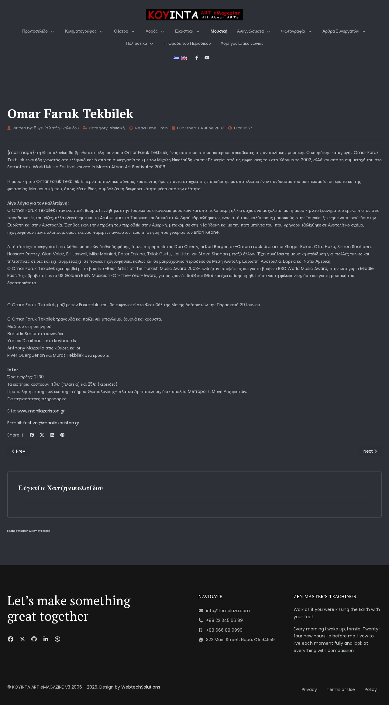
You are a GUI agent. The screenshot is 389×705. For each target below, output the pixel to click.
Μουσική (117, 128)
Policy (371, 689)
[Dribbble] (57, 639)
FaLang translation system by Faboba (28, 531)
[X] (42, 435)
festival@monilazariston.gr (51, 423)
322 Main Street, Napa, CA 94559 (240, 640)
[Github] (34, 639)
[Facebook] (32, 435)
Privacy (309, 689)
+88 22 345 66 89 (224, 620)
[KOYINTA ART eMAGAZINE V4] (194, 14)
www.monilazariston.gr (41, 411)
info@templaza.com (228, 611)
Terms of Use (341, 689)
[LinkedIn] (52, 435)
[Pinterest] (62, 435)
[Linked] (46, 639)
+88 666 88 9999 (224, 630)
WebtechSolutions (140, 687)
